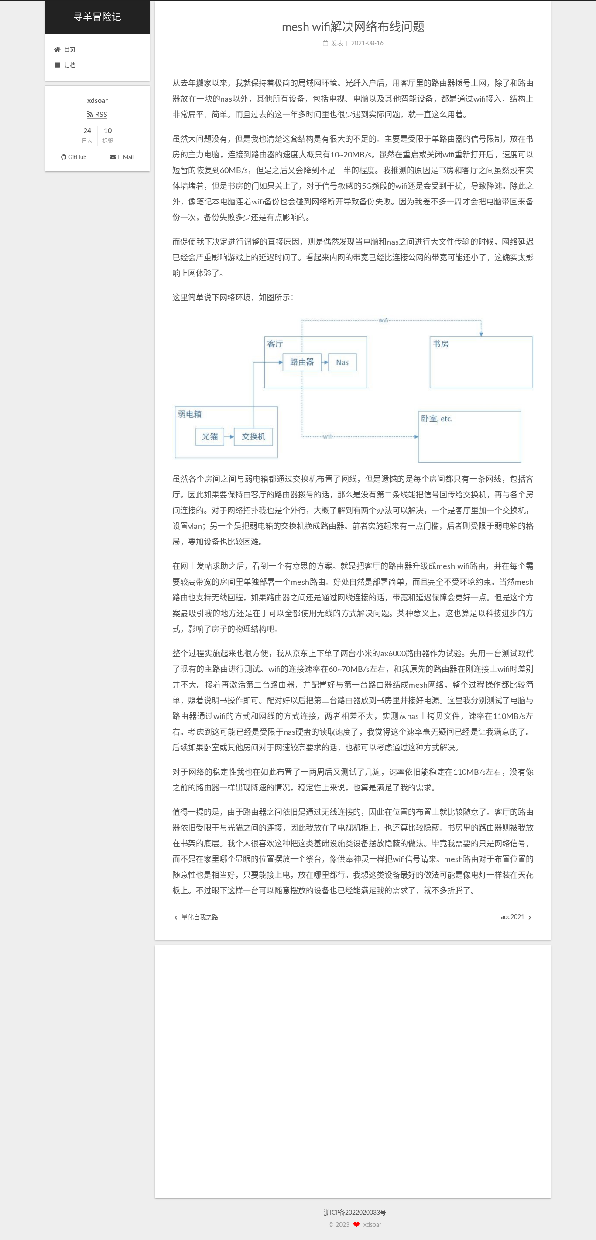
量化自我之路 (199, 917)
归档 (69, 65)
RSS (100, 114)
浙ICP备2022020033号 (355, 1213)
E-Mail (125, 157)
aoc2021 (513, 917)
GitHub (77, 157)
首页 (69, 50)
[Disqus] (353, 1072)
